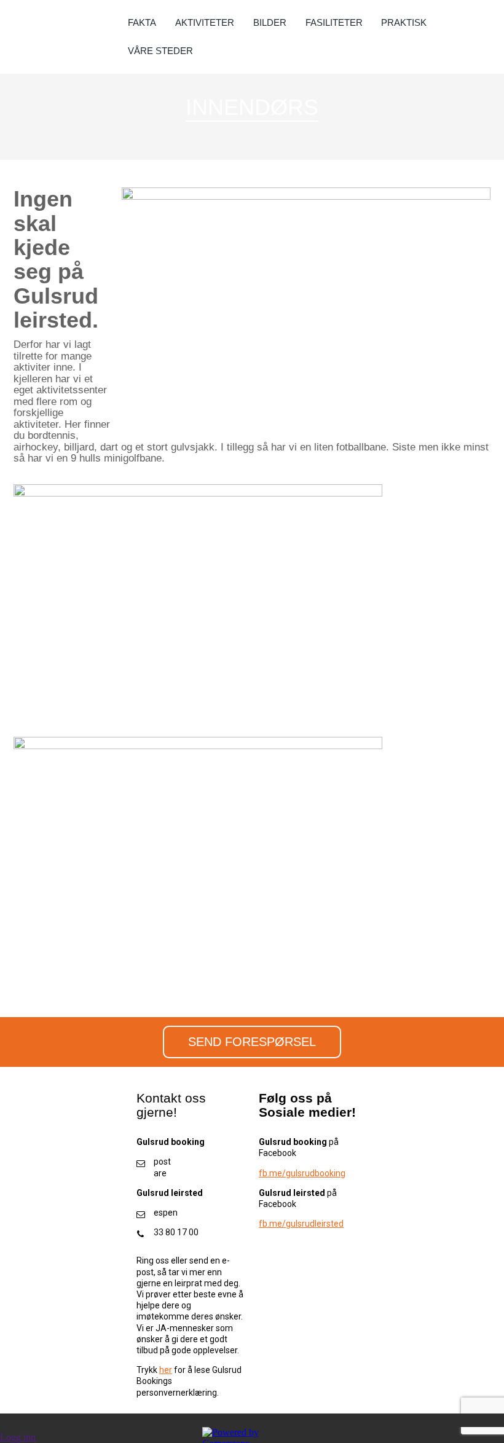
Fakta (142, 22)
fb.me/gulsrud (287, 1224)
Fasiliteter (334, 22)
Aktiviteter (204, 22)
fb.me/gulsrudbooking (302, 1173)
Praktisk (404, 22)
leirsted (329, 1224)
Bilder (269, 22)
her (165, 1370)
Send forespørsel (252, 1041)
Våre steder (160, 50)
